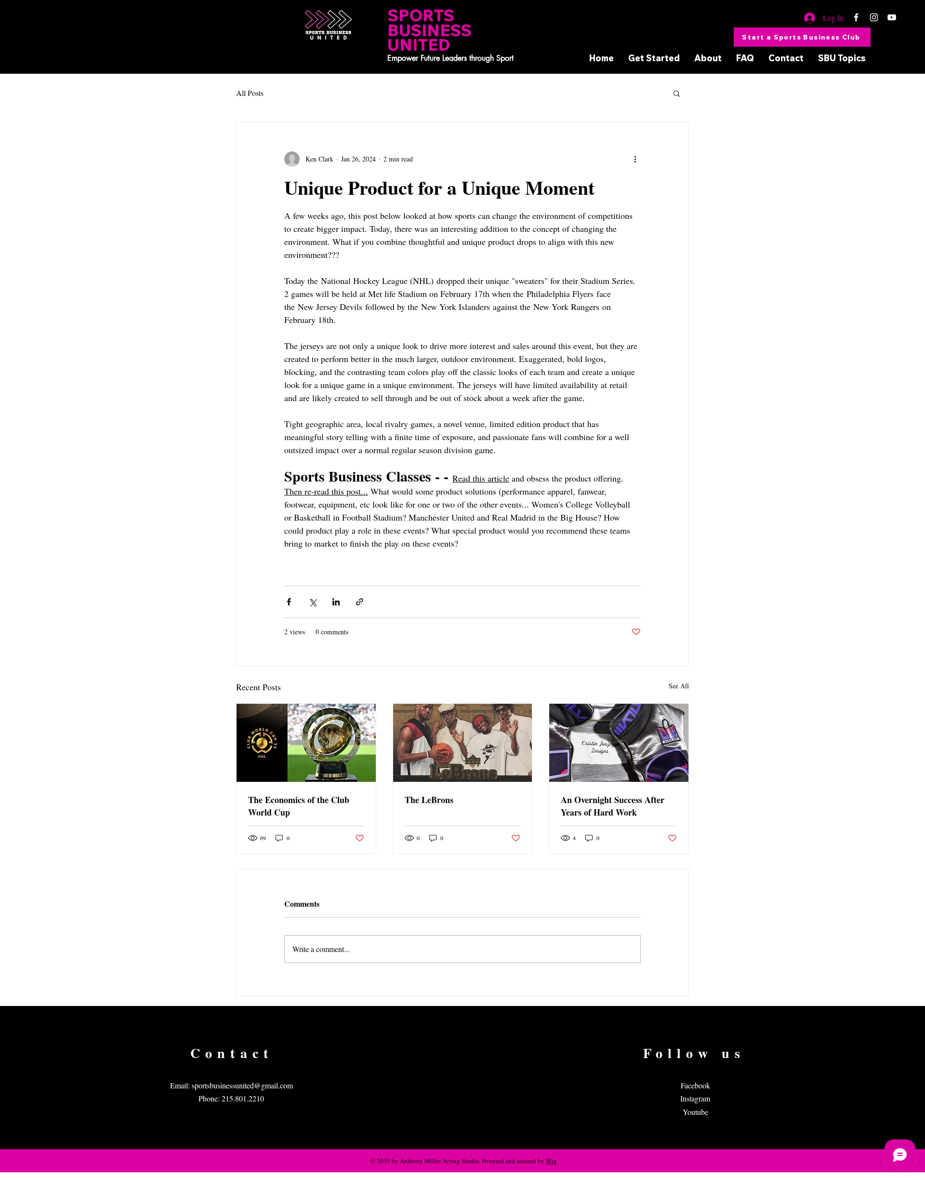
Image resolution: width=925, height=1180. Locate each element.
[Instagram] (874, 17)
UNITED (418, 44)
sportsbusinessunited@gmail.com (242, 1085)
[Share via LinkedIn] (336, 601)
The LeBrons (429, 799)
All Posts (250, 93)
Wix (551, 1160)
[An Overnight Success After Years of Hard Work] (618, 743)
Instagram (695, 1098)
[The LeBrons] (462, 743)
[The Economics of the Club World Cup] (306, 743)
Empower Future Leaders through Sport (450, 58)
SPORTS (420, 15)
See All (679, 685)
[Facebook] (856, 17)
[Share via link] (359, 601)
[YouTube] (891, 17)
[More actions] (635, 159)
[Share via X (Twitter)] (312, 601)
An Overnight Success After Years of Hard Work (612, 805)
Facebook (695, 1085)
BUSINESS (429, 30)
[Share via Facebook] (288, 601)
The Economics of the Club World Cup (298, 805)
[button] (676, 93)
